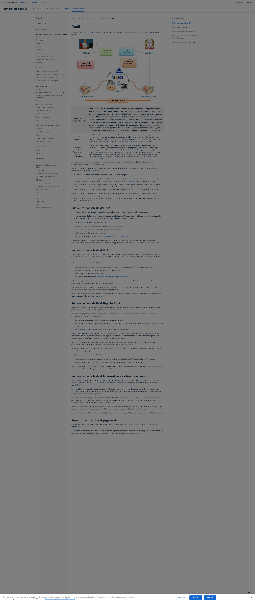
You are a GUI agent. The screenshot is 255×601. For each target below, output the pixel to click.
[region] (127, 597)
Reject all (195, 598)
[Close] (252, 597)
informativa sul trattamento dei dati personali (60, 599)
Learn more (181, 598)
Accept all (210, 598)
